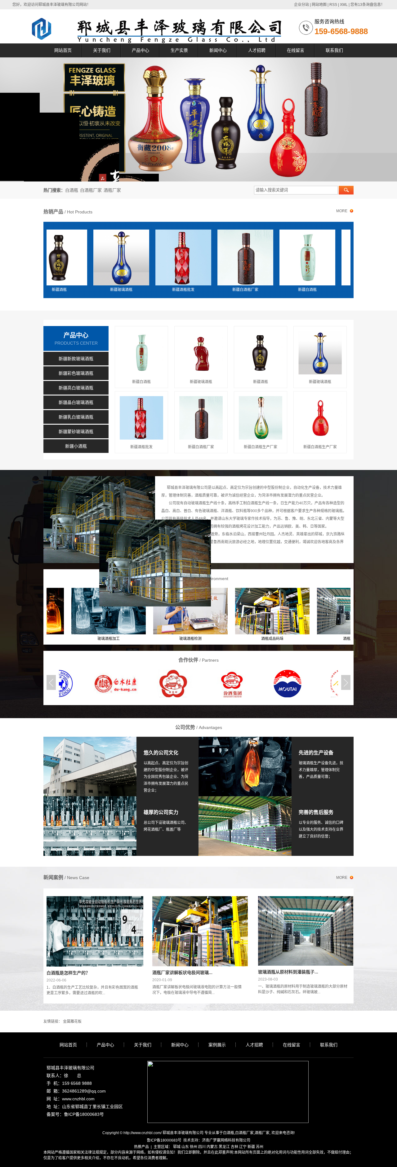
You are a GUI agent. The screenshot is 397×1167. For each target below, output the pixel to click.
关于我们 (101, 50)
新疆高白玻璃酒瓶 (76, 387)
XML (344, 4)
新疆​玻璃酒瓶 (336, 290)
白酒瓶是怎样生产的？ (68, 972)
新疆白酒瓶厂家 (212, 290)
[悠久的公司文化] (89, 739)
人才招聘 (256, 50)
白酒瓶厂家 (91, 190)
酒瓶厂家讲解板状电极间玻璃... (182, 972)
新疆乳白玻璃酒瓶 (76, 416)
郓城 (177, 1147)
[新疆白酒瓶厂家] (212, 257)
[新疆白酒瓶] (274, 257)
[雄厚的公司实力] (89, 799)
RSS (333, 4)
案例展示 (217, 1044)
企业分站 (301, 4)
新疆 (251, 1147)
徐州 (193, 1147)
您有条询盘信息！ (367, 4)
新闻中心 (218, 50)
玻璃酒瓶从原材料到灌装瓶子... (288, 971)
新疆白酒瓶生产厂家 (260, 447)
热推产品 (141, 1147)
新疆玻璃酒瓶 (88, 290)
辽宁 (243, 1147)
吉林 (234, 1147)
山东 (185, 1147)
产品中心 (140, 50)
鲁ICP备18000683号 (164, 1140)
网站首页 (63, 50)
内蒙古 (212, 1147)
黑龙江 (224, 1147)
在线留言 (295, 50)
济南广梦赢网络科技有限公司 (226, 1140)
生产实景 (179, 50)
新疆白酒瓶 (274, 290)
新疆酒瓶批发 (150, 290)
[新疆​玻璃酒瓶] (336, 257)
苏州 (259, 1147)
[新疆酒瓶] (260, 352)
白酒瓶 (71, 190)
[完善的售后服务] (245, 799)
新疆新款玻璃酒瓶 (76, 358)
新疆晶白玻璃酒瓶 (76, 402)
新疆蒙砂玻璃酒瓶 (76, 431)
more (341, 211)
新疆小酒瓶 (76, 446)
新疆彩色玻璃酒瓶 (76, 373)
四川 (202, 1147)
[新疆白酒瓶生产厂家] (260, 417)
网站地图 (319, 4)
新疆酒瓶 (260, 382)
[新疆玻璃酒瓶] (88, 257)
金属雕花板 (72, 1021)
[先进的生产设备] (245, 739)
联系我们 (334, 50)
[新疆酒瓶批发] (150, 257)
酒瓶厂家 (112, 190)
